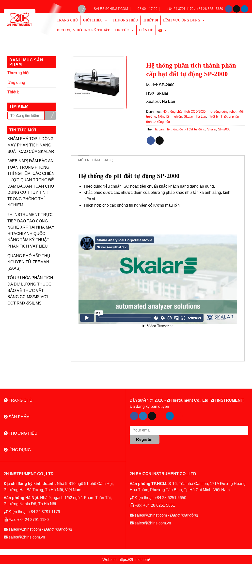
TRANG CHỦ (20, 400)
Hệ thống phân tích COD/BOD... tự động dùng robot (199, 111)
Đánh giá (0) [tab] (102, 160)
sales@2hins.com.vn (27, 537)
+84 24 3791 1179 (44, 512)
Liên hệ (146, 30)
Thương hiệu (125, 20)
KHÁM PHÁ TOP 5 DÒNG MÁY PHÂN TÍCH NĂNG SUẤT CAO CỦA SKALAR (30, 145)
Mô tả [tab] (83, 160)
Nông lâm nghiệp (170, 116)
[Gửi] (50, 115)
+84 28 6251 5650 (170, 498)
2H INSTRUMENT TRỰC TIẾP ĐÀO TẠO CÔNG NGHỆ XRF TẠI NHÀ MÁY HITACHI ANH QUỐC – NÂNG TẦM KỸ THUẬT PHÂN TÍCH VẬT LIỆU (30, 230)
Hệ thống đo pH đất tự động (185, 129)
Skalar (211, 129)
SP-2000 (224, 129)
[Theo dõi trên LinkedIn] (244, 9)
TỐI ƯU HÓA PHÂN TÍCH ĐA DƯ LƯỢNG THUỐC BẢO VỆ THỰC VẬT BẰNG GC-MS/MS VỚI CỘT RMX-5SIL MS (30, 290)
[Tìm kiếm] (82, 9)
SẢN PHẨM (19, 417)
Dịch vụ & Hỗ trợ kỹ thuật (83, 30)
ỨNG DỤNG (19, 450)
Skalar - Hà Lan (195, 116)
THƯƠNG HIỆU (22, 433)
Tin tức (122, 30)
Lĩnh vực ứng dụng (181, 20)
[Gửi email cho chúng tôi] (236, 9)
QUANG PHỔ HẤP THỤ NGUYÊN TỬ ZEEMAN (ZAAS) (28, 262)
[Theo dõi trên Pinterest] (161, 416)
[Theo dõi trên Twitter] (143, 416)
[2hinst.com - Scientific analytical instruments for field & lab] (25, 19)
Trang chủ (67, 20)
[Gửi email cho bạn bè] (160, 140)
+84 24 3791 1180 (33, 520)
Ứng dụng (16, 82)
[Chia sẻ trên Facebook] (151, 140)
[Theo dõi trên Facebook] (228, 9)
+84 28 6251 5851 (159, 505)
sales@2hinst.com (25, 529)
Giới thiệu (93, 20)
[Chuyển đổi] (54, 73)
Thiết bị (150, 20)
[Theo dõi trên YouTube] (178, 416)
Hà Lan (159, 129)
